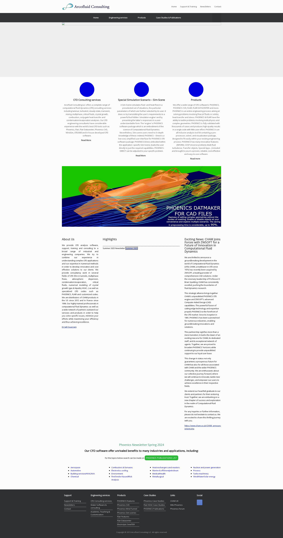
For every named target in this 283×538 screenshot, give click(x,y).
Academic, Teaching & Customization (100, 513)
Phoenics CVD (123, 505)
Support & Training (188, 6)
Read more (195, 158)
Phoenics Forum (177, 508)
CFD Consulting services (101, 501)
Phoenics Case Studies (154, 501)
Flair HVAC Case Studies (154, 505)
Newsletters (205, 6)
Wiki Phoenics (176, 505)
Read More (86, 140)
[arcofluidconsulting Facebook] (199, 502)
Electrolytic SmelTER (126, 524)
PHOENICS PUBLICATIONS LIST (161, 457)
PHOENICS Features (126, 501)
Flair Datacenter (124, 520)
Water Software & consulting (99, 506)
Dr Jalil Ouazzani (69, 327)
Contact (217, 6)
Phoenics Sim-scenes (126, 512)
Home (174, 6)
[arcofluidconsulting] (88, 6)
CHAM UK (174, 501)
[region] (141, 49)
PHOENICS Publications (154, 508)
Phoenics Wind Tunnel (127, 508)
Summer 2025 (132, 248)
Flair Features (123, 516)
